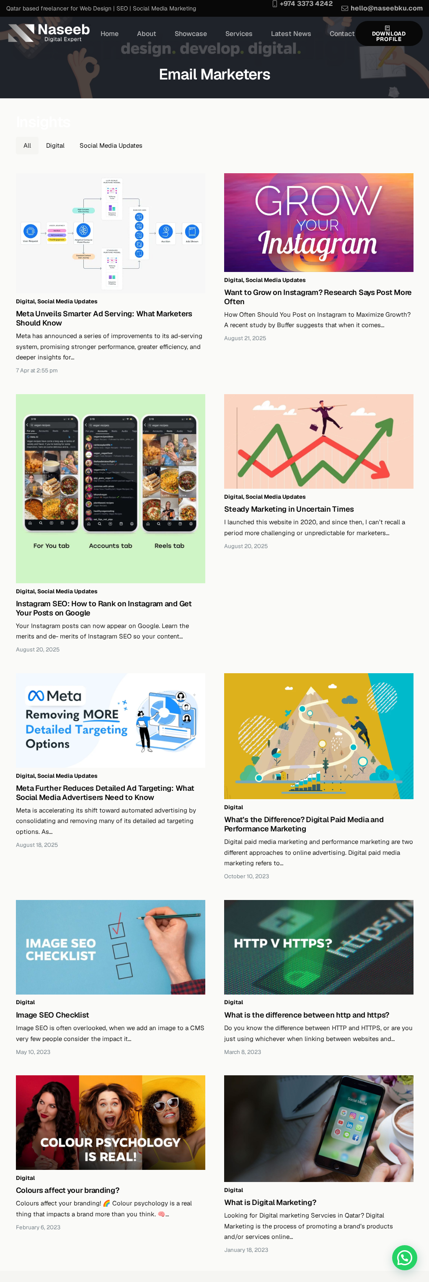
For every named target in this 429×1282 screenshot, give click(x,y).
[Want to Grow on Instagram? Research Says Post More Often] (318, 222)
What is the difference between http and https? (307, 1015)
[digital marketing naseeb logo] (48, 33)
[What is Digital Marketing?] (318, 1128)
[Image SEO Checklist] (110, 947)
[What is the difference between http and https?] (318, 947)
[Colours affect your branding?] (110, 1122)
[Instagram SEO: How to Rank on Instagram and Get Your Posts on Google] (110, 488)
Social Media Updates (67, 301)
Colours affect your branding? (67, 1190)
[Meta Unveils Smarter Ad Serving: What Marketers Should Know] (110, 233)
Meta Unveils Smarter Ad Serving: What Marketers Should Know (104, 318)
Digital (25, 301)
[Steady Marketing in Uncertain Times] (318, 441)
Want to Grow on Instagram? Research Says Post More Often (318, 296)
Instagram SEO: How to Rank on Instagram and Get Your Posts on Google (104, 608)
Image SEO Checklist (52, 1015)
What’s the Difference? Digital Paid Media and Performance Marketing (304, 824)
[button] (404, 1257)
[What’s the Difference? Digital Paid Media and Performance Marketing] (318, 736)
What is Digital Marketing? (270, 1202)
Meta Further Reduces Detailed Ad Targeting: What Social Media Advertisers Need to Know (105, 792)
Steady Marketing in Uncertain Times (289, 509)
